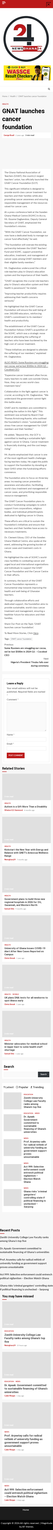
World (16, 994)
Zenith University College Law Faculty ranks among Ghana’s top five (12, 1100)
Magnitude (46, 1523)
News (37, 1113)
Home (26, 1510)
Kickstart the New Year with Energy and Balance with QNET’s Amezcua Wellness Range (26, 830)
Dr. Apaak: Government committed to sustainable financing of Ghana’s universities (12, 1122)
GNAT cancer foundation (21, 639)
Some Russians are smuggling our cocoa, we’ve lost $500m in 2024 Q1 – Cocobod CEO (25, 649)
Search (9, 1066)
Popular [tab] (23, 1087)
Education (28, 1094)
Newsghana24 (10, 860)
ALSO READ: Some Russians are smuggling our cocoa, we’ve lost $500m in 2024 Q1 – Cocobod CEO (26, 366)
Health (5, 104)
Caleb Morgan (10, 1396)
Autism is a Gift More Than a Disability (26, 787)
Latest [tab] (9, 1087)
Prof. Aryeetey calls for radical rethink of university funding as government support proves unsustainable (12, 1147)
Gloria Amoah (10, 958)
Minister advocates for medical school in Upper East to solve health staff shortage (26, 1024)
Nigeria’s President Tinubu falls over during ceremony (30, 662)
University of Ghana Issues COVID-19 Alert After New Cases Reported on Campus (26, 928)
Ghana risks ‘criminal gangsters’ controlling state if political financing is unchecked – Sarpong (12, 1197)
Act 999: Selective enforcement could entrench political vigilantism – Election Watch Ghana (12, 1172)
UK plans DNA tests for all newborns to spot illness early (26, 978)
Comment (13, 699)
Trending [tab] (38, 1087)
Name (10, 735)
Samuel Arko (9, 909)
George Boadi (9, 135)
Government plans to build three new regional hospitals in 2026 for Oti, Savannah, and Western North (26, 879)
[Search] (49, 89)
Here (35, 633)
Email (10, 744)
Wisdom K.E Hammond (13, 810)
